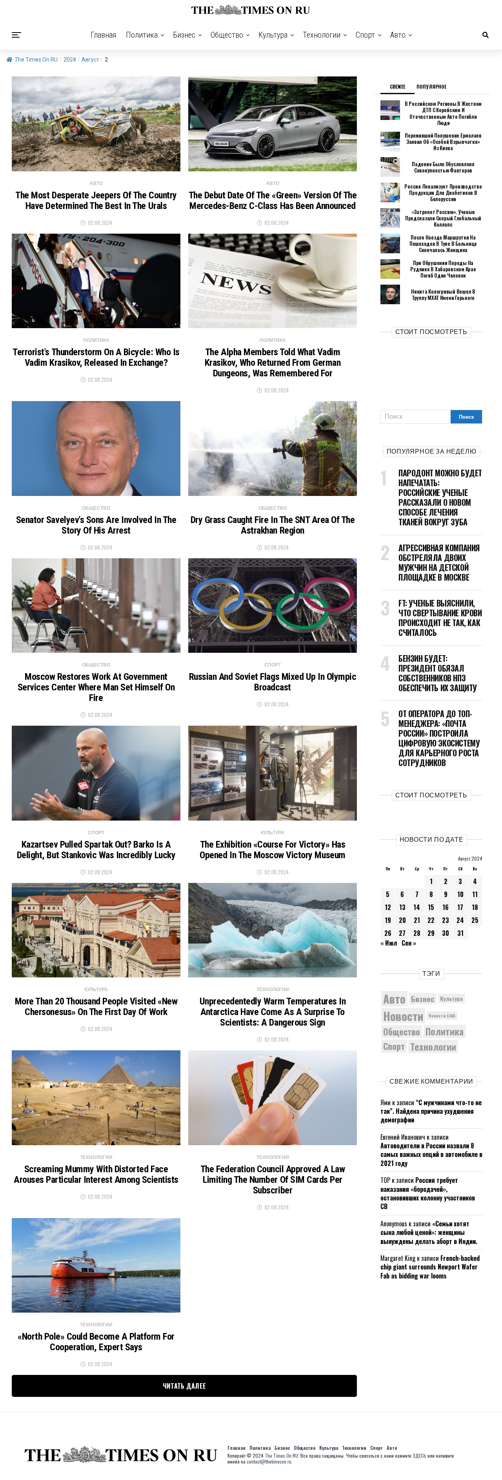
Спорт (365, 35)
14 (416, 907)
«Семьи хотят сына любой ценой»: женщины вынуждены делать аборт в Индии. (428, 1232)
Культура (272, 35)
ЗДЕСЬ (419, 1455)
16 (445, 907)
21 (417, 920)
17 (460, 907)
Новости (403, 1015)
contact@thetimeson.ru (269, 1461)
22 (431, 920)
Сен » (409, 943)
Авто (398, 35)
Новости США (442, 1015)
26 (387, 933)
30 (445, 933)
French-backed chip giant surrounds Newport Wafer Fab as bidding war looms (430, 1266)
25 (474, 920)
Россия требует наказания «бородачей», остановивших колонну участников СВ (427, 1193)
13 (402, 907)
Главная (103, 35)
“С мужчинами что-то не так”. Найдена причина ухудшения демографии (431, 1111)
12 (388, 907)
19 (388, 920)
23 (445, 920)
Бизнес (184, 35)
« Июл (388, 943)
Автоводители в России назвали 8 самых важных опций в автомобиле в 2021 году (431, 1154)
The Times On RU (36, 59)
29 (431, 933)
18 (475, 907)
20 (402, 920)
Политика (142, 35)
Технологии (321, 35)
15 (431, 907)
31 (460, 933)
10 (460, 894)
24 (460, 920)
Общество (227, 35)
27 (402, 933)
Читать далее (184, 1386)
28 (416, 933)
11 (475, 894)
